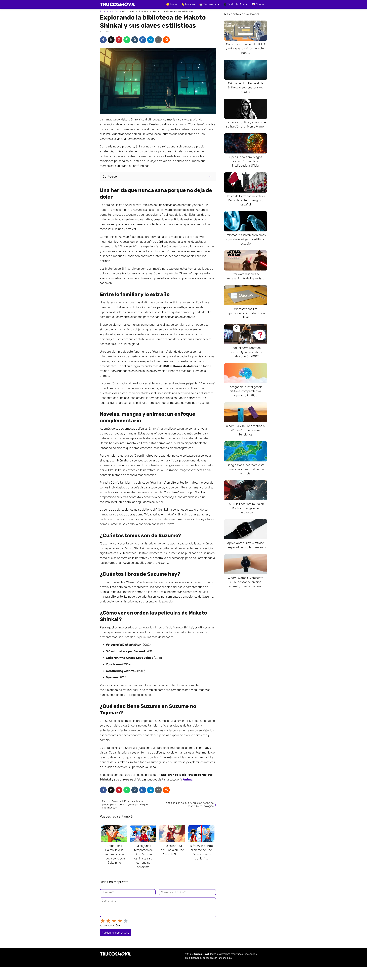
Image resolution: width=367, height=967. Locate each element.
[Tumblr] (134, 39)
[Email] (158, 39)
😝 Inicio (171, 4)
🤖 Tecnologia (207, 4)
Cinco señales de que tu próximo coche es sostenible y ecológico (189, 804)
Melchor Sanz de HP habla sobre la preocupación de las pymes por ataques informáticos (125, 804)
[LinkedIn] (142, 39)
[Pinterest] (119, 39)
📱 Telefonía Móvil (234, 4)
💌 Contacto (259, 4)
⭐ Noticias (188, 4)
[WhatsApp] (126, 39)
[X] (111, 39)
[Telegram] (150, 39)
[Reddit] (166, 39)
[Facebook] (103, 39)
